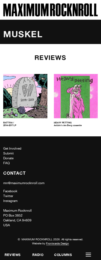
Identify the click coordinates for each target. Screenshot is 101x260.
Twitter (8, 196)
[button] (88, 254)
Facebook (10, 191)
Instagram (10, 201)
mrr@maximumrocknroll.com (23, 183)
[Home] (50, 15)
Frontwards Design (57, 243)
